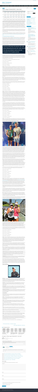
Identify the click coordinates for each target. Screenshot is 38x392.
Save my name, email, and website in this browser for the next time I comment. (11, 382)
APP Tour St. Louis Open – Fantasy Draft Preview (21, 333)
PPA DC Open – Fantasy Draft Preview (5, 333)
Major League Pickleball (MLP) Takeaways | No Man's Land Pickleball (11, 358)
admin (28, 41)
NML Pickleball (6, 2)
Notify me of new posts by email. (6, 384)
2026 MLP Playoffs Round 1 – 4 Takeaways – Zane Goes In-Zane (32, 51)
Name (3, 372)
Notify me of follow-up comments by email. (7, 383)
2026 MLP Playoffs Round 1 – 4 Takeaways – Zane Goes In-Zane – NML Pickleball (32, 28)
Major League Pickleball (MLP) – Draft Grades (20, 325)
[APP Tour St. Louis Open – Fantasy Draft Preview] (22, 328)
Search (27, 7)
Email (3, 375)
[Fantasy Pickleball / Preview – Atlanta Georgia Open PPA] (14, 328)
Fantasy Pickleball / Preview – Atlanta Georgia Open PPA (13, 333)
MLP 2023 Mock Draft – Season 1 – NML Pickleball (9, 359)
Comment (3, 363)
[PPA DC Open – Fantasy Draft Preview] (6, 328)
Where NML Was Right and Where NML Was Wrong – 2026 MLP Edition (31, 36)
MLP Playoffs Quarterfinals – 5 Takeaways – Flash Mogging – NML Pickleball (31, 35)
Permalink (7, 339)
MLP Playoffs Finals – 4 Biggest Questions (31, 18)
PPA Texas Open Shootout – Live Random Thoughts (9, 323)
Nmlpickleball (7, 346)
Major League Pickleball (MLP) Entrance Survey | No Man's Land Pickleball (12, 357)
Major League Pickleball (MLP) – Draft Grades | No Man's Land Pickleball (12, 353)
